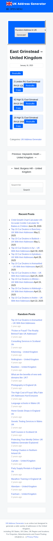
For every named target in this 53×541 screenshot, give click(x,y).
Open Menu (16, 9)
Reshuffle (16, 73)
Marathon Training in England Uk (26, 479)
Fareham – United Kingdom (23, 494)
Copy (18, 90)
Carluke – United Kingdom (23, 461)
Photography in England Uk (23, 385)
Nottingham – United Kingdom (25, 359)
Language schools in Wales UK (25, 403)
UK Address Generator (31, 139)
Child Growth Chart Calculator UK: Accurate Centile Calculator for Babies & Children (27, 223)
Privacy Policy (32, 537)
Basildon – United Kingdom (23, 367)
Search (26, 190)
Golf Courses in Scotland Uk (24, 432)
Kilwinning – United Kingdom (24, 352)
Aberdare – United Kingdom (24, 486)
